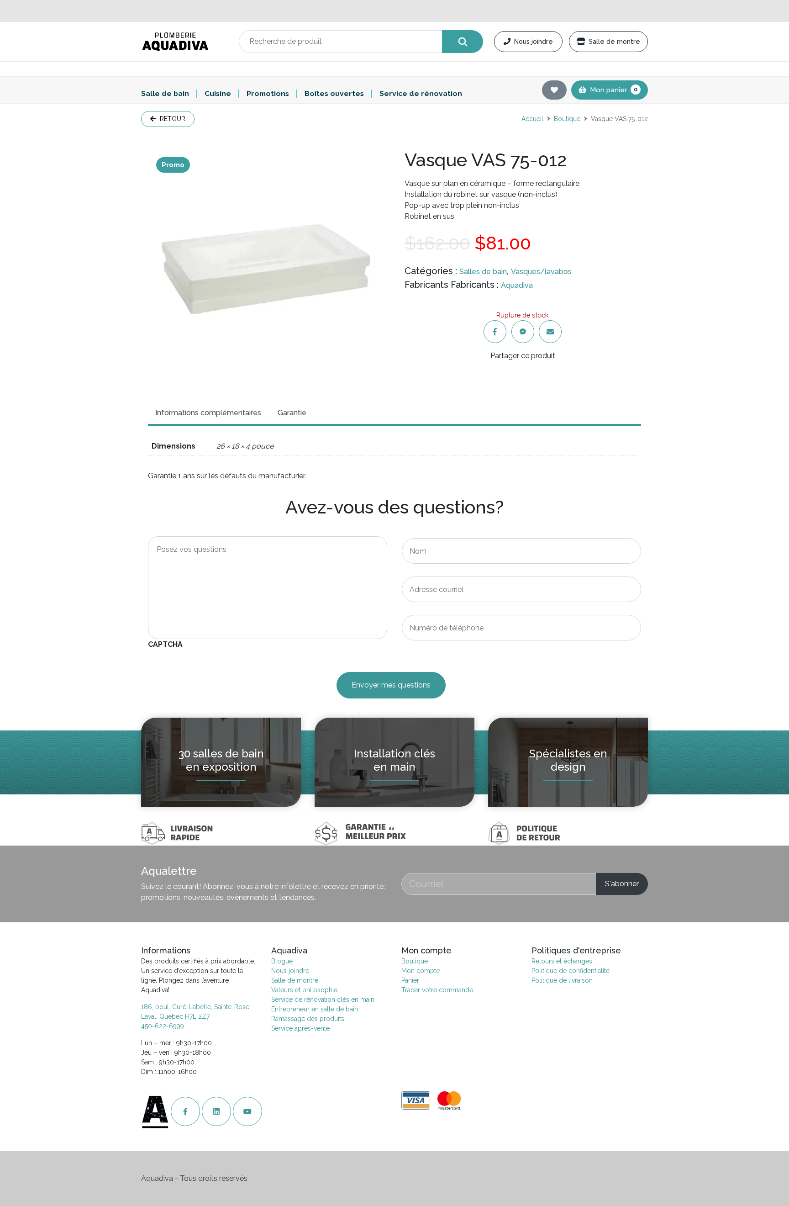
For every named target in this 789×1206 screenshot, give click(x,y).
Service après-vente (300, 1028)
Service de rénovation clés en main (322, 999)
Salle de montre (614, 41)
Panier (410, 980)
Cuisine (218, 94)
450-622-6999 (162, 1026)
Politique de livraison (562, 980)
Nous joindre (533, 41)
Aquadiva (517, 285)
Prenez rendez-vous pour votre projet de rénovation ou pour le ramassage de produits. (394, 10)
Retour (171, 118)
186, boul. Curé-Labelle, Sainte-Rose (195, 1006)
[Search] (462, 41)
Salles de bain (483, 271)
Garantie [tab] (292, 412)
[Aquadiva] (184, 42)
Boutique (567, 118)
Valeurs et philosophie (304, 990)
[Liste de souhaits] (554, 90)
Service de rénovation (420, 94)
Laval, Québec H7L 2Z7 (175, 1016)
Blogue (282, 961)
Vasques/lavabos (541, 271)
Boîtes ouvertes (334, 94)
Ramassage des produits (307, 1018)
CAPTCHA (165, 644)
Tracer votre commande (437, 990)
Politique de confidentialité (570, 970)
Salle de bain (165, 94)
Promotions (268, 94)
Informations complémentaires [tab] (208, 412)
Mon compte (420, 970)
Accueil (532, 118)
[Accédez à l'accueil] (156, 1111)
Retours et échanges (561, 961)
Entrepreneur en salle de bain (314, 1009)
